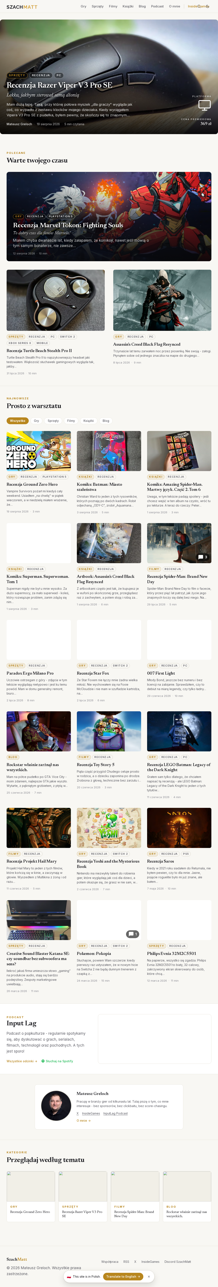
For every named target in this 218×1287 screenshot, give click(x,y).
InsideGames (91, 1113)
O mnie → (84, 1120)
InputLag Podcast (115, 1113)
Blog (142, 6)
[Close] (149, 1277)
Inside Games (198, 6)
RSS (126, 1261)
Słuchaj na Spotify (59, 1061)
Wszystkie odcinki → (22, 1061)
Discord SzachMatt (178, 1261)
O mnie (174, 6)
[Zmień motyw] (207, 6)
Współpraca (109, 1261)
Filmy (113, 6)
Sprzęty (98, 6)
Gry (83, 6)
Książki (128, 6)
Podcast (157, 6)
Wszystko (17, 420)
